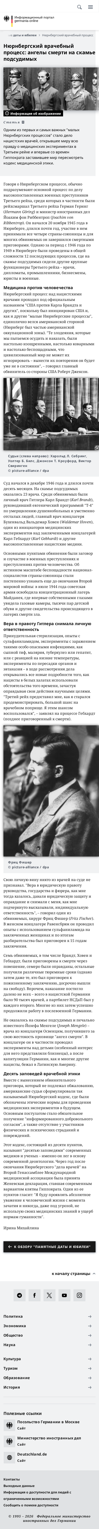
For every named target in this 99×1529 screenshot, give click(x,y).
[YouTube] (65, 1295)
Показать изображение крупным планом (51, 414)
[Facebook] (36, 1295)
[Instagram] (80, 1295)
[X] (51, 1295)
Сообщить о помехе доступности (30, 1505)
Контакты (11, 1479)
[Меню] (90, 7)
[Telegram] (21, 1295)
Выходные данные (19, 1486)
